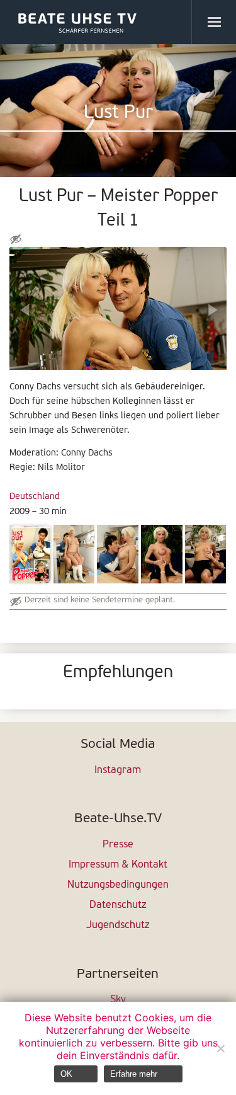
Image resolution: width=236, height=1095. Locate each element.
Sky (118, 1000)
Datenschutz (117, 905)
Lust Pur (118, 113)
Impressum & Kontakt (118, 865)
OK (66, 1074)
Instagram (117, 770)
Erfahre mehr (133, 1074)
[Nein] (220, 1048)
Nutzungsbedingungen (118, 885)
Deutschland (34, 497)
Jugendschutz (117, 925)
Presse (118, 845)
